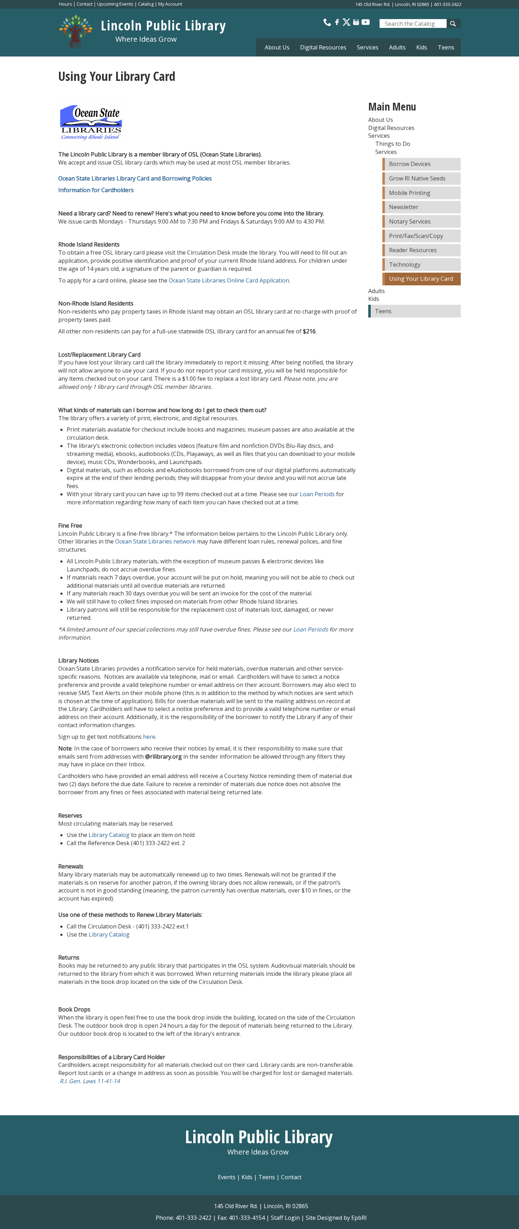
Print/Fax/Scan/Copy (416, 236)
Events (226, 1177)
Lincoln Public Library (163, 25)
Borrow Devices (410, 164)
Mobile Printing (409, 193)
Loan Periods (317, 494)
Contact (85, 4)
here (149, 737)
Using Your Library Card (421, 279)
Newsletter (403, 207)
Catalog (146, 4)
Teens (446, 47)
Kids (246, 1177)
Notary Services (410, 221)
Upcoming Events (115, 4)
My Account (170, 4)
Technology (404, 264)
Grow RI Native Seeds (417, 178)
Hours (65, 4)
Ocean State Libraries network (155, 541)
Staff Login (285, 1218)
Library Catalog (109, 835)
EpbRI (359, 1218)
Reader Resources (413, 250)
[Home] (79, 29)
